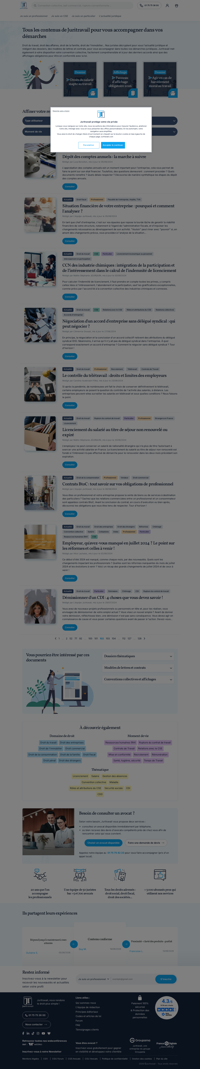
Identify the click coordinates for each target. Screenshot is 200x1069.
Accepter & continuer (113, 145)
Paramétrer (88, 145)
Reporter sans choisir (61, 111)
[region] (101, 130)
